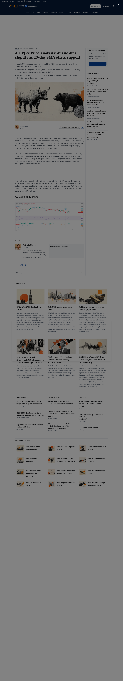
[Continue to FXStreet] (119, 4)
